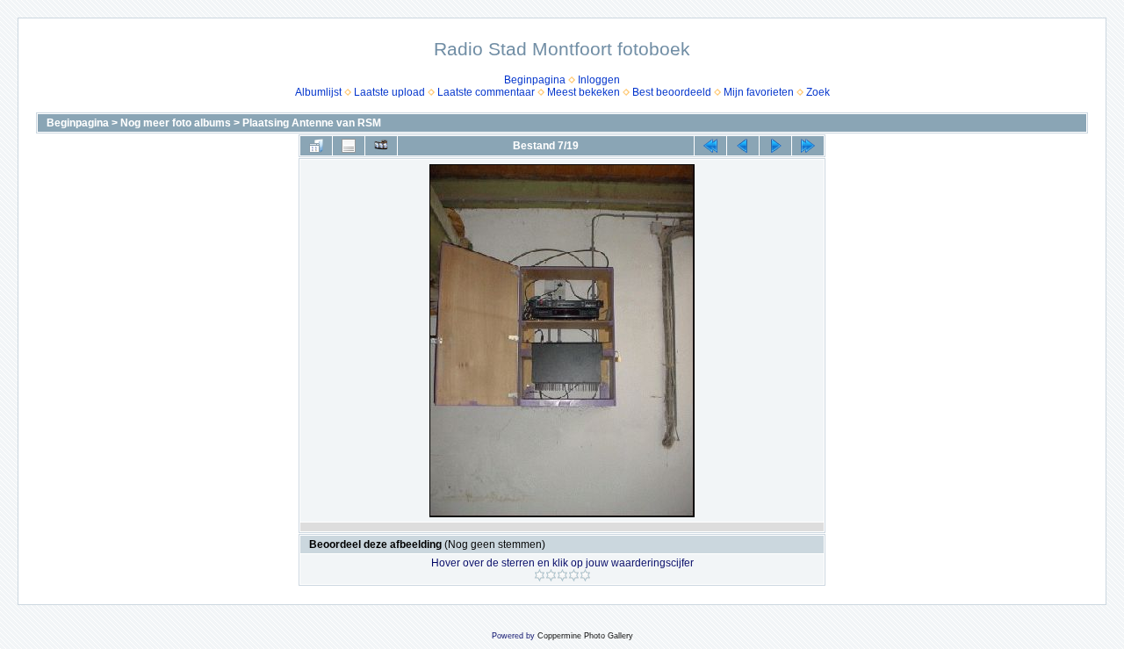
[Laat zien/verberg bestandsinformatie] (348, 145)
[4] (574, 575)
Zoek (818, 92)
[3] (562, 575)
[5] (585, 575)
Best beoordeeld (671, 92)
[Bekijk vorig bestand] (743, 145)
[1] (539, 575)
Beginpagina (535, 80)
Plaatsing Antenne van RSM (311, 123)
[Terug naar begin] (710, 145)
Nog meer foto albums (175, 123)
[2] (551, 575)
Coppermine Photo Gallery (585, 635)
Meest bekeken (583, 92)
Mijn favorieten (759, 92)
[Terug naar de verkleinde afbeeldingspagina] (316, 145)
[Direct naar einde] (808, 145)
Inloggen (599, 80)
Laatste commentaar (486, 92)
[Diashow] (381, 145)
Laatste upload (389, 92)
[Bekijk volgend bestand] (775, 145)
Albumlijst (318, 92)
